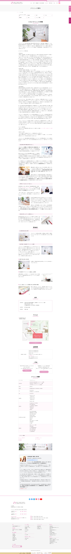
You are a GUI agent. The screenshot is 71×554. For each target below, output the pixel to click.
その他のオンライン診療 (49, 128)
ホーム (17, 12)
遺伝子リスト (51, 528)
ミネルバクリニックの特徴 (22, 15)
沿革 (36, 15)
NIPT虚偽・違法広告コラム (53, 533)
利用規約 (20, 440)
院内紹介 (29, 15)
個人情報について (39, 528)
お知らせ (26, 531)
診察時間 (20, 17)
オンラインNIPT (43, 128)
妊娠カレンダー (52, 543)
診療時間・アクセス (27, 527)
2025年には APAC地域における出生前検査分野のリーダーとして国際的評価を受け (33, 485)
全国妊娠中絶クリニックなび (53, 542)
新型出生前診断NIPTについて (16, 526)
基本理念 (26, 528)
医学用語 (51, 531)
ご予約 (28, 17)
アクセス (46, 15)
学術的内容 (51, 526)
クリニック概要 (38, 17)
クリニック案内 (27, 526)
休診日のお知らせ (19, 517)
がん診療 (14, 536)
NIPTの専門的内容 (52, 532)
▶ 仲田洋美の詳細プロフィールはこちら (23, 488)
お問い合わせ (26, 538)
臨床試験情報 (39, 526)
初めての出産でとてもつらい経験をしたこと (27, 187)
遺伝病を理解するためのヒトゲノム (54, 527)
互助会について (39, 527)
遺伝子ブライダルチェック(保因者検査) (17, 530)
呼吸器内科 (14, 535)
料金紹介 (14, 540)
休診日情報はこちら (31, 355)
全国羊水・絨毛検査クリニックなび (54, 539)
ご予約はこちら (27, 370)
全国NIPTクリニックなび (53, 538)
